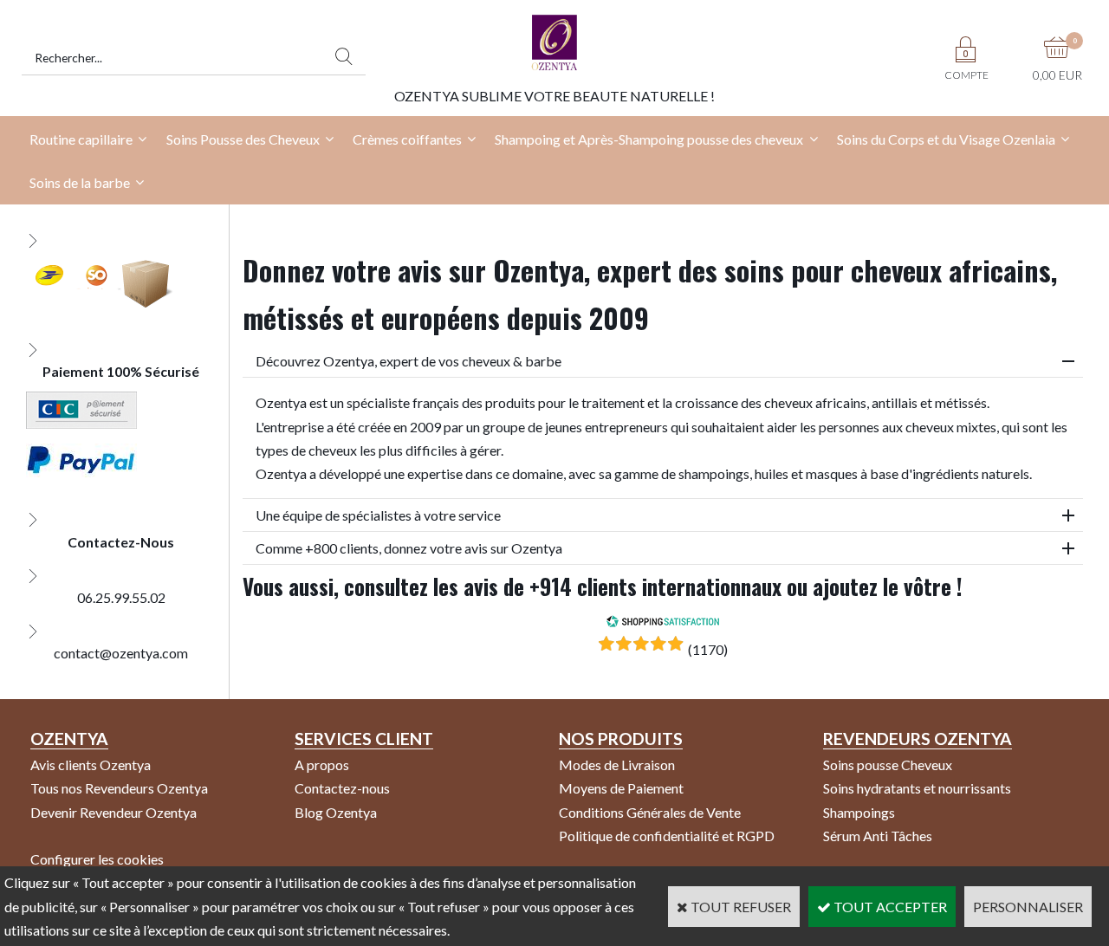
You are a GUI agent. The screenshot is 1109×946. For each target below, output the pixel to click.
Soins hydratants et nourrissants (917, 788)
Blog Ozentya (336, 812)
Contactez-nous (342, 788)
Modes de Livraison (617, 764)
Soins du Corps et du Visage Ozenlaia (946, 139)
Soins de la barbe (79, 182)
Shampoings (859, 812)
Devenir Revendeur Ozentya (113, 812)
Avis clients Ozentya (90, 764)
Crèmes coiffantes (407, 139)
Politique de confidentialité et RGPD (667, 835)
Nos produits (621, 738)
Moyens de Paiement (621, 788)
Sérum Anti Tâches (877, 835)
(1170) (708, 649)
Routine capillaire (81, 139)
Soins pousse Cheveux (887, 764)
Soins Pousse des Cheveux (243, 139)
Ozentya (69, 738)
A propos (322, 764)
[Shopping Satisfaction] (662, 622)
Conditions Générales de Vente (650, 812)
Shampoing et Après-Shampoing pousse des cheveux (649, 139)
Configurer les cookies (97, 859)
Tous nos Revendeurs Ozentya (119, 788)
